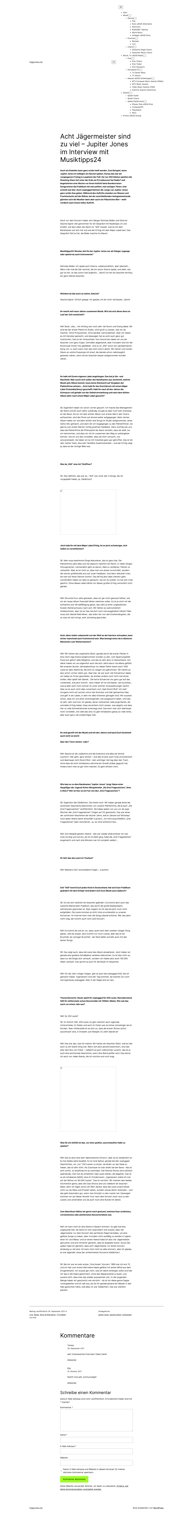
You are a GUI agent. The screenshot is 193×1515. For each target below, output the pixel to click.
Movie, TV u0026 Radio (133, 55)
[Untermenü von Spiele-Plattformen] (145, 101)
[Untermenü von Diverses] (136, 38)
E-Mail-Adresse (68, 1446)
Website (64, 1458)
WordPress (158, 1508)
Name (63, 1435)
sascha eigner (115, 1315)
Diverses (131, 38)
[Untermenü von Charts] (134, 47)
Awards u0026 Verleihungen (139, 78)
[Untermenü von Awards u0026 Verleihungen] (152, 78)
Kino (129, 58)
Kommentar (66, 1407)
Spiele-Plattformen (135, 101)
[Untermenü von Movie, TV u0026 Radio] (144, 55)
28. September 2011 (75, 1348)
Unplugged (126, 1315)
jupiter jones (103, 1315)
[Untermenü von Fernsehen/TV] (140, 70)
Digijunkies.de (35, 62)
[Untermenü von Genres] (135, 18)
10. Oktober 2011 (74, 1371)
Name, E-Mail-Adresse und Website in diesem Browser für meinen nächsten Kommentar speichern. (94, 1471)
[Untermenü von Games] (130, 93)
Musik (125, 15)
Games (126, 93)
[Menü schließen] (121, 7)
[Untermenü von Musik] (129, 15)
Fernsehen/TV (133, 70)
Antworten (71, 1360)
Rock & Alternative (48, 1315)
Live (31, 1315)
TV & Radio (61, 1315)
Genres (130, 18)
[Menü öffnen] (113, 62)
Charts (130, 47)
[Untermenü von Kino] (132, 58)
